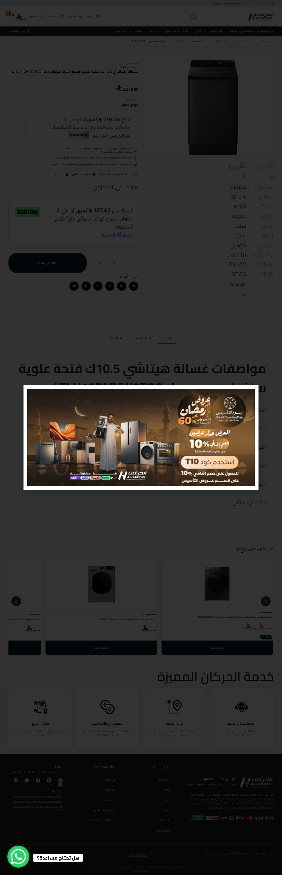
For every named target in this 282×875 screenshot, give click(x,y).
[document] (141, 437)
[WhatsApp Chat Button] (18, 857)
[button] (33, 395)
